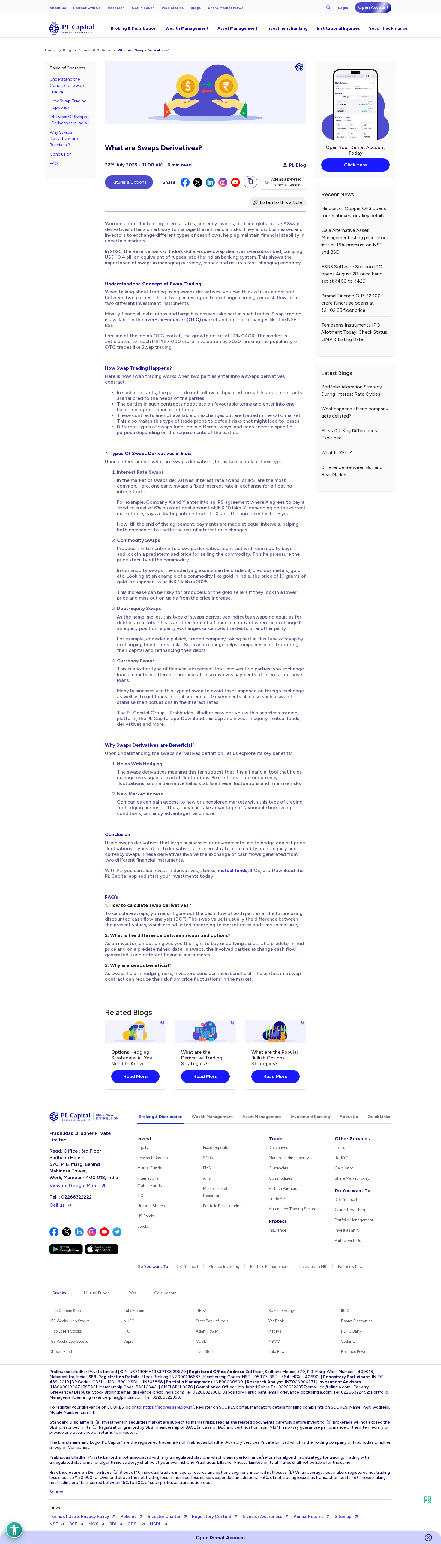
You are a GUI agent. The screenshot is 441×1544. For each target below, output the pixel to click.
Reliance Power (354, 1351)
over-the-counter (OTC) (172, 319)
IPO (140, 1195)
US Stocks (146, 1216)
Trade (276, 1138)
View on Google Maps (74, 1185)
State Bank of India (212, 1321)
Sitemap (343, 1516)
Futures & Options (94, 50)
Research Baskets (152, 1158)
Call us (57, 1205)
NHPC (129, 1321)
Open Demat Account (220, 1537)
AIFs (207, 1178)
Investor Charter (164, 1516)
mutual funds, (233, 870)
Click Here (355, 165)
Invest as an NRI (349, 1230)
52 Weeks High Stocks (70, 1321)
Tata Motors (134, 1310)
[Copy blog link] (250, 182)
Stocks (143, 1226)
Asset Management (237, 28)
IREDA (201, 1310)
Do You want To (352, 1190)
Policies (128, 1516)
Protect (278, 1221)
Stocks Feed (61, 1351)
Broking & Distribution (134, 28)
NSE (54, 1524)
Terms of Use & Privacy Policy (79, 1516)
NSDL (155, 1524)
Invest (144, 1138)
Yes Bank (276, 1321)
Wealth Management (187, 28)
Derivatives (278, 1147)
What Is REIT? (336, 452)
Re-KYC (342, 1158)
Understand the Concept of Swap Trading (67, 85)
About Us (58, 8)
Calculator (344, 1168)
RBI (113, 1524)
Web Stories (173, 8)
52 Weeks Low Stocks (69, 1341)
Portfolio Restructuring (222, 1206)
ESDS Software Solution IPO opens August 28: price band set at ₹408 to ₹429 (351, 274)
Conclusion (61, 154)
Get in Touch (143, 8)
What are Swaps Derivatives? (144, 50)
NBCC (274, 1341)
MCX (93, 1524)
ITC (127, 1331)
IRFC (345, 1310)
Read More (136, 1076)
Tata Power (278, 1351)
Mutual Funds (149, 1168)
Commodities (280, 1178)
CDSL (201, 1341)
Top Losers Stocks (66, 1331)
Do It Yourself (346, 1199)
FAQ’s (55, 163)
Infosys (274, 1331)
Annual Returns (308, 1516)
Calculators (165, 1293)
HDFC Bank (351, 1331)
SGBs (208, 1158)
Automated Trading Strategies (295, 1209)
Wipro (129, 1341)
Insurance (277, 1230)
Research (116, 8)
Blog (67, 50)
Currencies (278, 1168)
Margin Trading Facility (289, 1158)
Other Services (352, 1138)
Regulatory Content (211, 1516)
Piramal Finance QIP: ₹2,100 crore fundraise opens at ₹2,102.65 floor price (351, 303)
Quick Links (379, 1116)
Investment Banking (287, 28)
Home (50, 50)
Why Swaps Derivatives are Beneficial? (64, 138)
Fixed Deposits (215, 1147)
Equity (142, 1147)
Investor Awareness (262, 1516)
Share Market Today (352, 1178)
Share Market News (225, 8)
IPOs (132, 1293)
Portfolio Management (354, 1220)
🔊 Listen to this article (277, 202)
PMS (207, 1168)
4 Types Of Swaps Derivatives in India (69, 120)
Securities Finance (388, 28)
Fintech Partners (283, 1188)
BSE (73, 1524)
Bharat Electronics (356, 1321)
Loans (340, 1147)
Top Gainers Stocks (67, 1310)
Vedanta (348, 1341)
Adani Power (207, 1331)
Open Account (373, 7)
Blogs (196, 8)
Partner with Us (86, 8)
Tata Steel (204, 1351)
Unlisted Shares (151, 1206)
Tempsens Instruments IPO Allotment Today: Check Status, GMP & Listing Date (354, 332)
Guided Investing (350, 1210)
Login (343, 8)
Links (55, 1508)
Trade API (277, 1198)
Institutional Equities (338, 28)
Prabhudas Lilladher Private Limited (80, 1136)
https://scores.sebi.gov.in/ (168, 1407)
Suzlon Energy (281, 1310)
